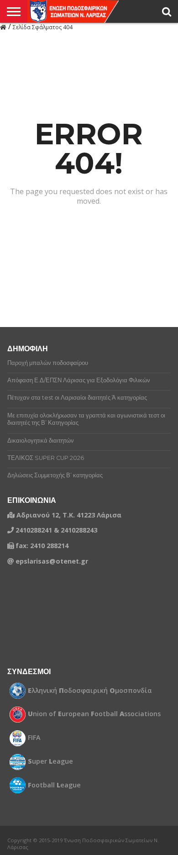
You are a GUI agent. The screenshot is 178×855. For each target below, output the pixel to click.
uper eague (50, 761)
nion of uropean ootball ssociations (94, 714)
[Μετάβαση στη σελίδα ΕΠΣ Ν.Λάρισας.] (3, 26)
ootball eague (54, 785)
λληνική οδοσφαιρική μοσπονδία (90, 690)
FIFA (34, 738)
